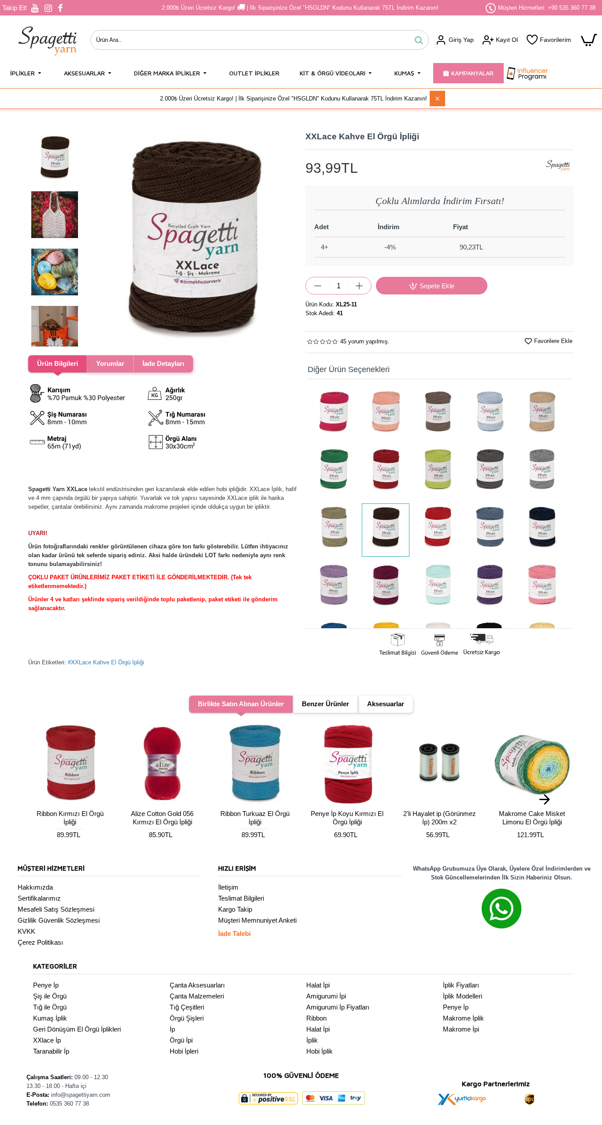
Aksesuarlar (385, 704)
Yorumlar (110, 363)
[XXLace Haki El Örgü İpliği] (333, 530)
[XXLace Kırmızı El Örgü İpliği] (437, 530)
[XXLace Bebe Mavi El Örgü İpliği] (489, 414)
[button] (94, 239)
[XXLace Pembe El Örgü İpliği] (541, 588)
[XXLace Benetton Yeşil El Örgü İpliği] (333, 472)
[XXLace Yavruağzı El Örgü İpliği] (385, 414)
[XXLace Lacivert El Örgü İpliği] (541, 530)
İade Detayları (163, 363)
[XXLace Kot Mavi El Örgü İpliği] (489, 530)
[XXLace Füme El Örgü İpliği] (489, 472)
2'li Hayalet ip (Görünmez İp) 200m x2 (439, 818)
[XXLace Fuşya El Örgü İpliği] (333, 414)
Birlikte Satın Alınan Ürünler (241, 704)
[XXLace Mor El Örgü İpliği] (489, 588)
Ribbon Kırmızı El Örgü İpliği (70, 818)
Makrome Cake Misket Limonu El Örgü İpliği (532, 818)
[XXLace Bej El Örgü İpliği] (541, 414)
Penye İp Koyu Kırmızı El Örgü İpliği (347, 818)
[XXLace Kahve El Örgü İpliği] (385, 530)
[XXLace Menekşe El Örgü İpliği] (385, 588)
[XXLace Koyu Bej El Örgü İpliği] (437, 414)
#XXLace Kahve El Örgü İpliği (106, 662)
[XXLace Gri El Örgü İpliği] (541, 472)
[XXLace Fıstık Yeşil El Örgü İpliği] (437, 472)
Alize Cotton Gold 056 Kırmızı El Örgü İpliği (162, 818)
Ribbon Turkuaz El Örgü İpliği (255, 818)
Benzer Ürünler (325, 704)
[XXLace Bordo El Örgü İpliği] (385, 472)
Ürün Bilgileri (57, 363)
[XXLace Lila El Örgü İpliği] (333, 588)
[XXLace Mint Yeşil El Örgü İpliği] (437, 588)
